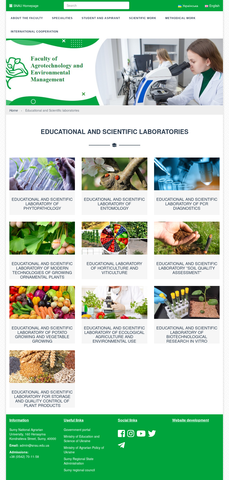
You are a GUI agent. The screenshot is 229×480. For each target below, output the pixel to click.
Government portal (77, 429)
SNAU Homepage (25, 5)
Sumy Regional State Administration (78, 460)
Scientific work (142, 18)
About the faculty (27, 18)
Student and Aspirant (101, 18)
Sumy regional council (79, 470)
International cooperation (34, 31)
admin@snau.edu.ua (34, 445)
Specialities (62, 18)
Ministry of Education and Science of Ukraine (82, 438)
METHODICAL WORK (180, 18)
